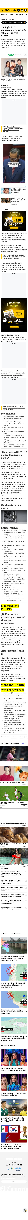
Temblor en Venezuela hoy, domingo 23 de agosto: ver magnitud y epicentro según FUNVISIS (14, 1038)
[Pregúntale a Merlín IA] (25, 1210)
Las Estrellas (14, 737)
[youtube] (15, 1165)
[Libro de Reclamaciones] (18, 1169)
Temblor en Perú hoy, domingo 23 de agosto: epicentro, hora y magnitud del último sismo (14, 1011)
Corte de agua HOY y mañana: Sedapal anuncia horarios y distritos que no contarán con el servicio (14, 958)
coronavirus (4, 629)
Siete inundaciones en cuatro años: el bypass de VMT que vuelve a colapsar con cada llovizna (12, 889)
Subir (13, 1181)
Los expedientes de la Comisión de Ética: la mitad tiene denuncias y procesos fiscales (11, 908)
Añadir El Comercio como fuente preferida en (14, 22)
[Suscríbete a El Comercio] (21, 10)
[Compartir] (25, 55)
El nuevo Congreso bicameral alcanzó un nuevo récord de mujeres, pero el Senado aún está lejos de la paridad (12, 901)
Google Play (18, 1159)
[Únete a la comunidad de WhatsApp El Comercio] (11, 55)
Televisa (22, 737)
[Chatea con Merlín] (18, 10)
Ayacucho (21, 14)
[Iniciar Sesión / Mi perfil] (25, 10)
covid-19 (13, 627)
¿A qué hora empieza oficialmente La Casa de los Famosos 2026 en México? (13, 1069)
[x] (10, 1165)
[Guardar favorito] (22, 55)
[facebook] (7, 1165)
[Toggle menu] (2, 10)
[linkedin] (18, 1165)
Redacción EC (6, 85)
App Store (10, 1159)
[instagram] (13, 1165)
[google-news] (21, 1165)
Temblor (12, 14)
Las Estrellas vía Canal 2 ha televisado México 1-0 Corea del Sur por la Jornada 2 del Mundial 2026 (13, 1146)
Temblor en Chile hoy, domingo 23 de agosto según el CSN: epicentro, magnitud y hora (13, 985)
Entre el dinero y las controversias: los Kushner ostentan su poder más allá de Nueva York (12, 895)
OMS (4, 674)
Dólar (26, 14)
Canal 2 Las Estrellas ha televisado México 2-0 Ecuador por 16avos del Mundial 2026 (12, 1120)
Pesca (16, 14)
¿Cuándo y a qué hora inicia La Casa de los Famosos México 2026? (14, 1094)
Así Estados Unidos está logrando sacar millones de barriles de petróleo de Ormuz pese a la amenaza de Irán (12, 882)
